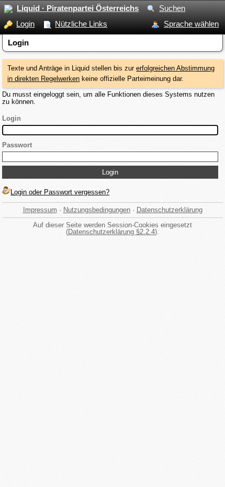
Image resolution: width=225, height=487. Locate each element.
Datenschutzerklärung (170, 210)
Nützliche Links (81, 23)
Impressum (40, 210)
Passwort (17, 145)
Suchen (172, 8)
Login (25, 23)
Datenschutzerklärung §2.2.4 (111, 232)
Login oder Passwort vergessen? (59, 192)
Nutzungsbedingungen (96, 210)
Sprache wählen (191, 23)
